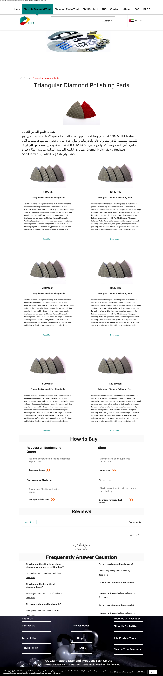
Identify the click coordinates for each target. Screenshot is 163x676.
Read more (30, 577)
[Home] (21, 78)
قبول (153, 671)
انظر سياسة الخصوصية (11, 673)
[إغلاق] (159, 671)
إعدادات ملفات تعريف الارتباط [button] (121, 671)
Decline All (141, 671)
